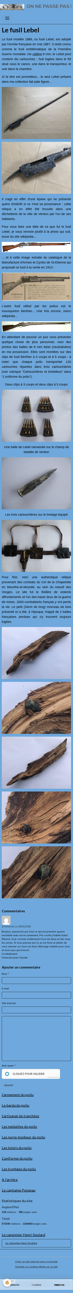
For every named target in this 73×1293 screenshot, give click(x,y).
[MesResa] (59, 1285)
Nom (4, 973)
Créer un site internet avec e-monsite (36, 1261)
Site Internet (9, 1003)
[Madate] (36, 1285)
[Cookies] (7, 1283)
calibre (37, 54)
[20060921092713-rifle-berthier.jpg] (36, 326)
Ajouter (8, 1085)
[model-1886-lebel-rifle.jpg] (36, 247)
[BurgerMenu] (7, 18)
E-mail (5, 988)
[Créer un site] (14, 1285)
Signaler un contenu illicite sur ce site (36, 1266)
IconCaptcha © (53, 1077)
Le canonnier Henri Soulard (21, 1243)
